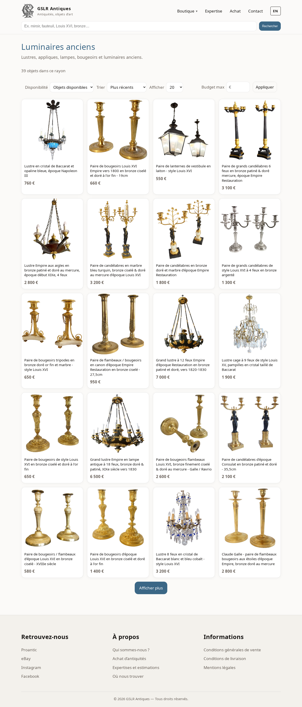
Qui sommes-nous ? (131, 649)
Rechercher (270, 26)
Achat (235, 11)
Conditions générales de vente (232, 649)
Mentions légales (219, 667)
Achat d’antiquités (129, 658)
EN (275, 11)
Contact (255, 11)
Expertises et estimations (136, 667)
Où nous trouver (128, 676)
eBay (26, 658)
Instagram (31, 667)
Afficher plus (151, 588)
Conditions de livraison (225, 658)
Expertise (213, 11)
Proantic (29, 649)
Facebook (30, 676)
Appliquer (265, 87)
